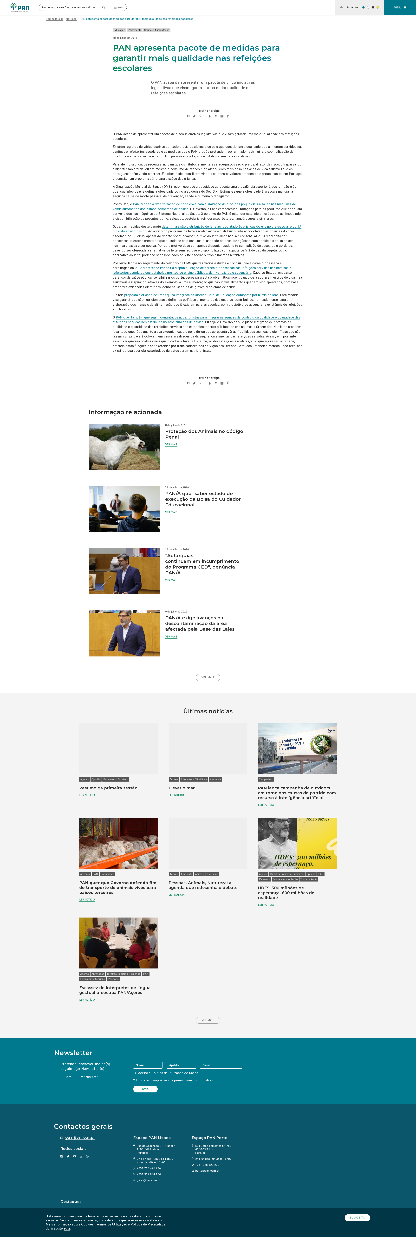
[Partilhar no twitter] (194, 116)
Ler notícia (87, 795)
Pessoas (212, 874)
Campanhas (266, 779)
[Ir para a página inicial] (19, 7)
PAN (95, 874)
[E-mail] (221, 1065)
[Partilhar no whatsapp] (200, 116)
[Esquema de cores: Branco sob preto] (373, 7)
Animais (85, 874)
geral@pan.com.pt (80, 1137)
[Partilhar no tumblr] (205, 116)
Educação (119, 30)
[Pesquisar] (103, 7)
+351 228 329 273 (207, 1164)
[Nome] (150, 1065)
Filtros (121, 7)
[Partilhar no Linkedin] (210, 116)
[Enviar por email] (222, 116)
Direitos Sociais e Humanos (287, 874)
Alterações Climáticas (194, 779)
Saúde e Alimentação (156, 30)
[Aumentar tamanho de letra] (356, 7)
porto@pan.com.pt (207, 1170)
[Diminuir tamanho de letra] (348, 7)
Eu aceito (357, 1217)
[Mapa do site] (341, 7)
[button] (400, 7)
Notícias (71, 18)
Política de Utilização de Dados (174, 1073)
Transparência (308, 879)
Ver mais (171, 444)
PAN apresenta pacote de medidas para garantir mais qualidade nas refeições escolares (136, 18)
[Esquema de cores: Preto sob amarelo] (378, 7)
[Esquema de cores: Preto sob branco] (368, 7)
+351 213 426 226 (149, 1168)
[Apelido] (183, 1065)
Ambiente (215, 779)
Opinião (96, 779)
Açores (84, 779)
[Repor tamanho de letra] (352, 7)
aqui (67, 1228)
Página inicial (54, 18)
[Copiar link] (228, 117)
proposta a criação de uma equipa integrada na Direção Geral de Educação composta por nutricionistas (201, 295)
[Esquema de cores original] (363, 7)
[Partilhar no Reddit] (216, 116)
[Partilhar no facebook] (188, 116)
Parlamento (135, 30)
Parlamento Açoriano (115, 779)
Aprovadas (97, 973)
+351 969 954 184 (149, 1174)
